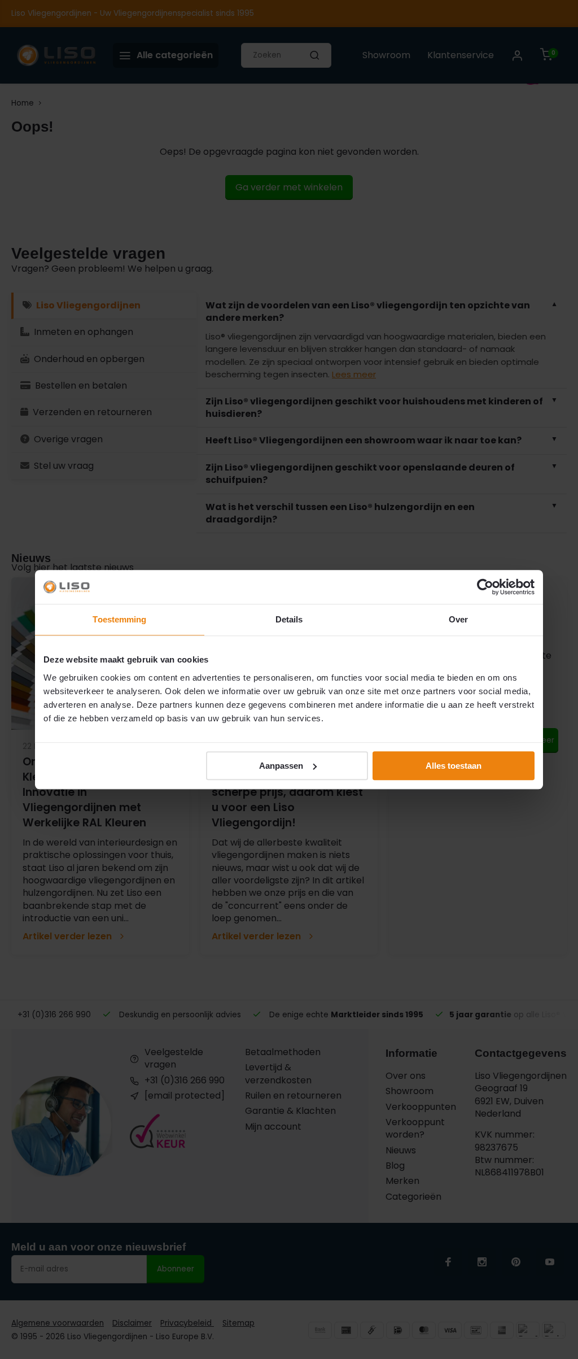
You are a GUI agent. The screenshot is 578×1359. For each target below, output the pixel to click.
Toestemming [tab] (119, 619)
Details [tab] (289, 619)
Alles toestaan (453, 765)
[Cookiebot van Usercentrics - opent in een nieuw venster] (485, 586)
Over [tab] (458, 619)
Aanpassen (281, 765)
